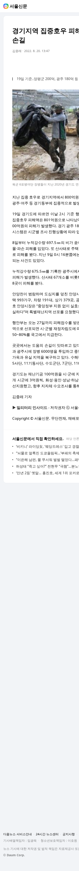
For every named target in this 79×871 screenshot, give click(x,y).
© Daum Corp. (14, 855)
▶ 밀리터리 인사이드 (29, 407)
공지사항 (69, 834)
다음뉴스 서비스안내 (17, 834)
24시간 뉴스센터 (47, 834)
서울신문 (18, 6)
